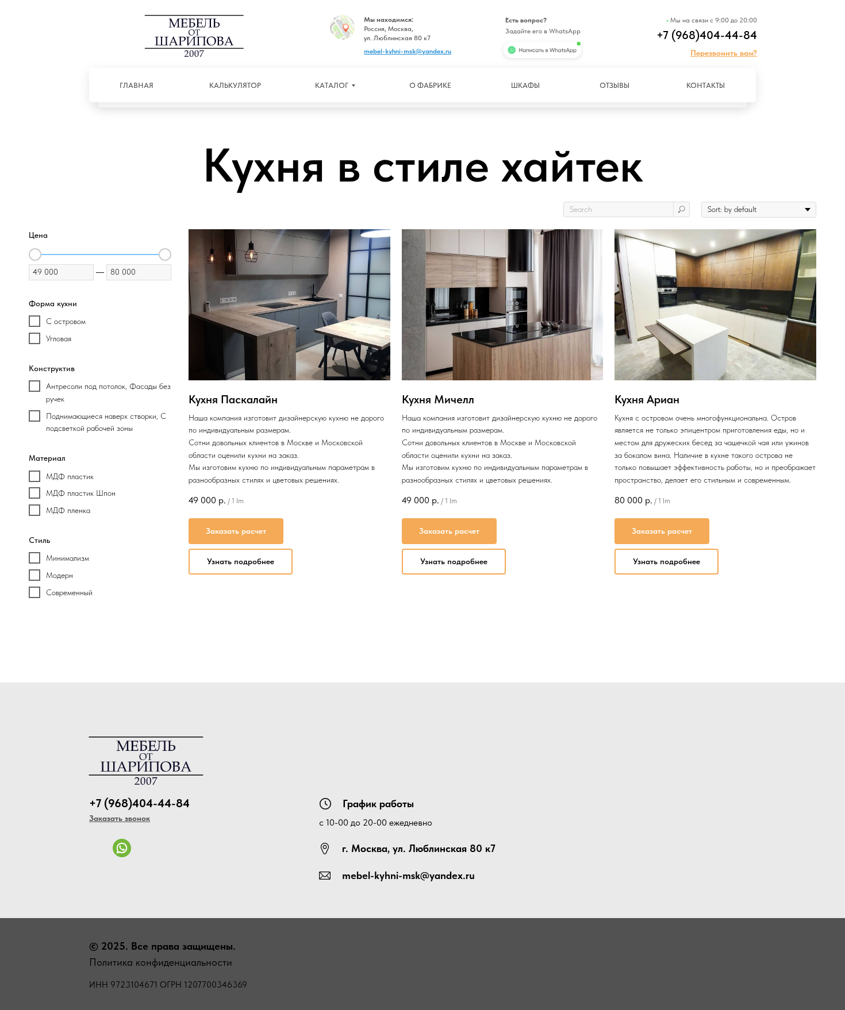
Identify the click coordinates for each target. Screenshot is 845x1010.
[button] (723, 52)
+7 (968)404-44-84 (706, 35)
